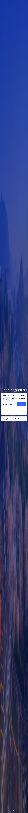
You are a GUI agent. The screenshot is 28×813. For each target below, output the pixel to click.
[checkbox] (22, 395)
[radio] (4, 395)
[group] (6, 399)
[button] (25, 2)
